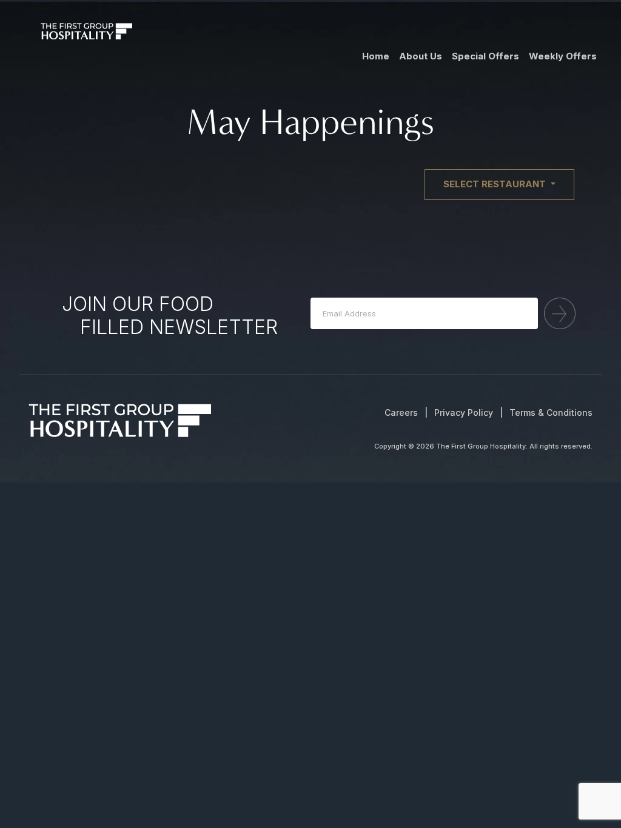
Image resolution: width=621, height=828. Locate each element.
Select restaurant (495, 184)
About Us (420, 56)
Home (375, 56)
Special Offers (485, 56)
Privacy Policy (463, 412)
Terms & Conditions (550, 412)
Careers (401, 412)
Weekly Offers (563, 56)
